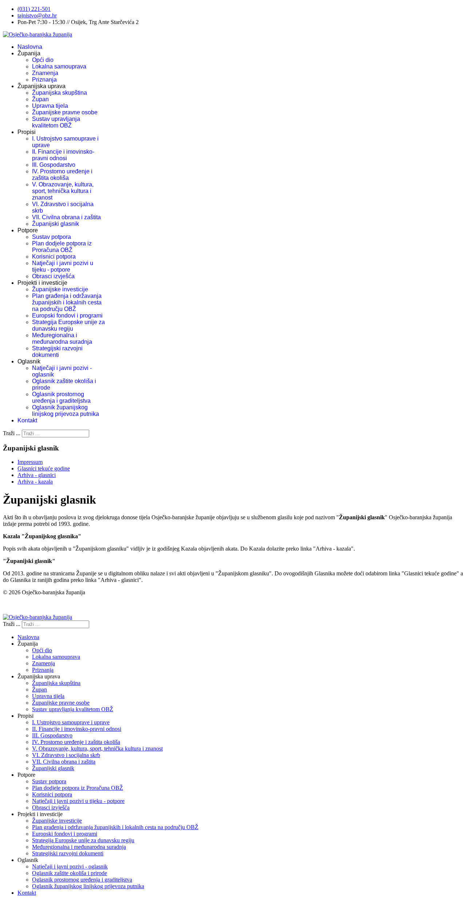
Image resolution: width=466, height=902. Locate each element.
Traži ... (11, 433)
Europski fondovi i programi (67, 315)
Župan (40, 99)
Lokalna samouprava (59, 66)
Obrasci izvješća (53, 276)
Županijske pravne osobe (65, 112)
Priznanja (44, 79)
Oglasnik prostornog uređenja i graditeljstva (61, 397)
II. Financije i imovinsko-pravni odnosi (63, 155)
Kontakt (27, 420)
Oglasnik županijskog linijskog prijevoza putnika (65, 410)
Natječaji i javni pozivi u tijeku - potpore (62, 266)
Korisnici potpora (54, 256)
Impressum (30, 462)
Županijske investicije (60, 289)
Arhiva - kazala (35, 481)
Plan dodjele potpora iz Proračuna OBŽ (62, 246)
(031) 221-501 (34, 9)
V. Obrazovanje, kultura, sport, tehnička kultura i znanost (63, 191)
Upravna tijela (50, 106)
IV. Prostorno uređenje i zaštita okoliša (62, 174)
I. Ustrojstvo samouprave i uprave (71, 722)
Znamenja (45, 73)
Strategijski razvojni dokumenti (57, 351)
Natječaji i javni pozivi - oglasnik (70, 866)
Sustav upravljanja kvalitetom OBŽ (56, 122)
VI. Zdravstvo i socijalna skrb (66, 755)
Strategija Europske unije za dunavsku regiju (68, 325)
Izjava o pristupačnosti (28, 605)
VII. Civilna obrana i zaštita (66, 217)
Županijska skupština (59, 93)
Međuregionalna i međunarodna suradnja (62, 338)
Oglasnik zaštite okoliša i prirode (69, 873)
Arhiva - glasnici (36, 475)
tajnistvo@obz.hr (37, 15)
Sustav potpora (51, 237)
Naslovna (29, 47)
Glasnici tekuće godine (43, 468)
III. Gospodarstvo (53, 165)
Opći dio (43, 60)
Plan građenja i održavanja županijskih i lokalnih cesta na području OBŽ (67, 302)
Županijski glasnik (55, 224)
